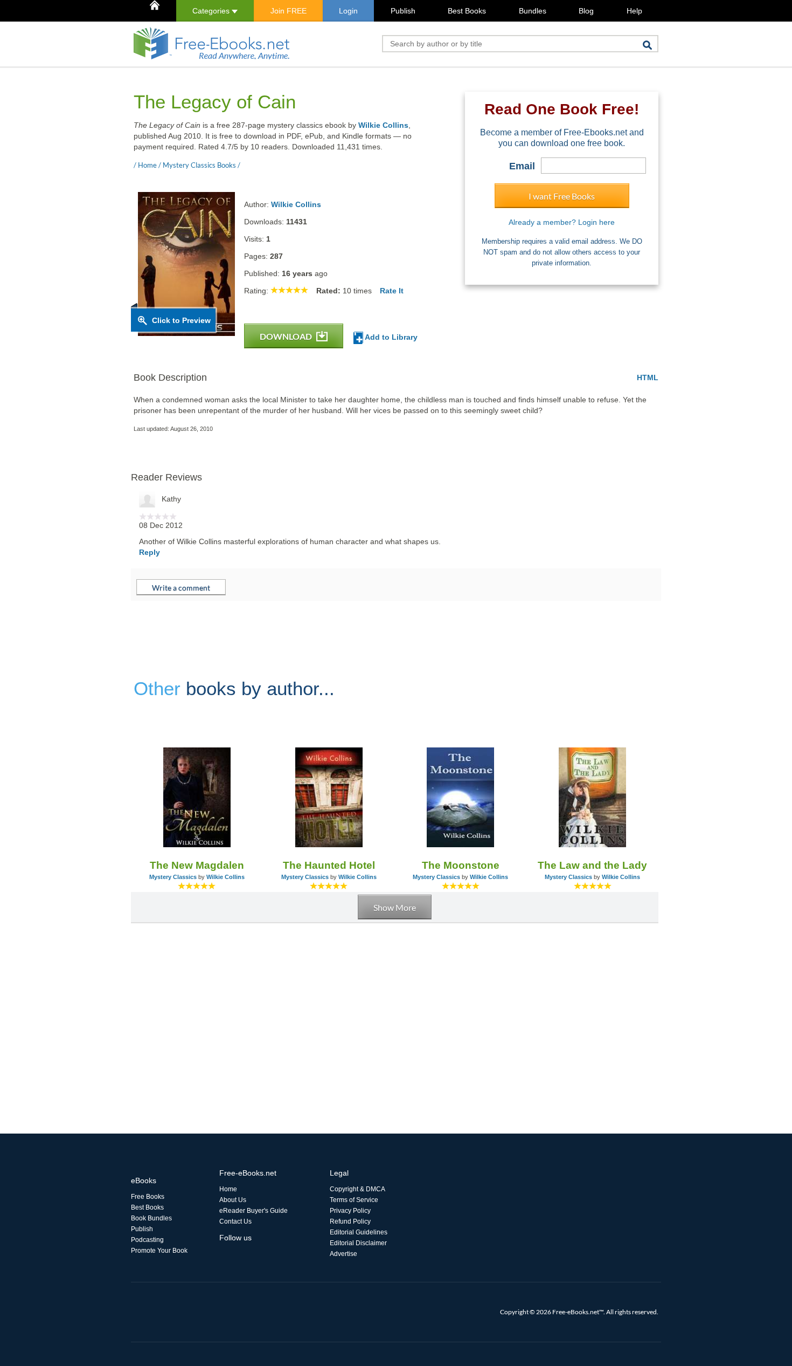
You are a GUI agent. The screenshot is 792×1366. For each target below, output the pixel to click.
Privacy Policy (350, 1210)
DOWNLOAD (287, 336)
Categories (212, 10)
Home (228, 1189)
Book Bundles (151, 1218)
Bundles (532, 10)
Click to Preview (181, 320)
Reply (149, 552)
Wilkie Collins (383, 125)
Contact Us (235, 1221)
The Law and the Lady (592, 865)
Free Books (147, 1196)
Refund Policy (350, 1221)
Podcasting (147, 1240)
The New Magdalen (197, 865)
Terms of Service (354, 1200)
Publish (403, 10)
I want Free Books (562, 196)
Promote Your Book (159, 1250)
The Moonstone (460, 865)
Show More (394, 907)
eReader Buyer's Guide (253, 1210)
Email (522, 166)
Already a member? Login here (562, 222)
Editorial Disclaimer (358, 1243)
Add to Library (390, 337)
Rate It (392, 290)
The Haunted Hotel (329, 865)
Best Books (467, 10)
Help (634, 10)
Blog (586, 10)
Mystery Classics (173, 877)
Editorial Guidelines (358, 1232)
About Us (232, 1200)
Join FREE (288, 10)
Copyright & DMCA (357, 1189)
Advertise (343, 1254)
